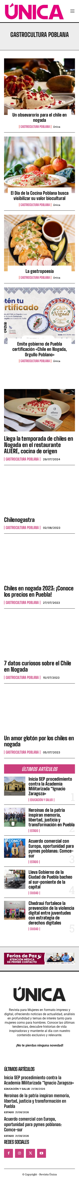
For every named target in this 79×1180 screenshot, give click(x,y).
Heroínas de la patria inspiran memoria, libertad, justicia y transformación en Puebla (52, 817)
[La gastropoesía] (39, 243)
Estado (34, 830)
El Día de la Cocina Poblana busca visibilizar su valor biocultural (39, 195)
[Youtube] (41, 1153)
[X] (30, 1153)
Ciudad (34, 893)
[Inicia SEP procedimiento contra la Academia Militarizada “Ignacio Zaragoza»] (14, 786)
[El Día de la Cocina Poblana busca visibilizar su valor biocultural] (39, 165)
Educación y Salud (41, 799)
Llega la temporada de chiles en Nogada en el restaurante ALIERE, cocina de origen (38, 444)
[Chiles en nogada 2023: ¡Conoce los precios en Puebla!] (39, 560)
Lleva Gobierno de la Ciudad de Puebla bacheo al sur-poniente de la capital (50, 879)
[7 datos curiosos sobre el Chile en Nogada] (39, 635)
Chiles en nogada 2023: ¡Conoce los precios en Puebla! (39, 591)
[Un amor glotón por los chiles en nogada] (39, 710)
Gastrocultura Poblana (35, 126)
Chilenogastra (19, 519)
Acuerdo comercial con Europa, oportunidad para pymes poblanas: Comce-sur (51, 848)
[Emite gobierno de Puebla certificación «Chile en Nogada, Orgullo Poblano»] (39, 315)
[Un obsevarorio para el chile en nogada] (39, 86)
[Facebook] (8, 1153)
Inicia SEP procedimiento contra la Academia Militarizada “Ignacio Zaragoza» (50, 786)
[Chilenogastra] (39, 491)
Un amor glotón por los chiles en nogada (39, 741)
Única (56, 126)
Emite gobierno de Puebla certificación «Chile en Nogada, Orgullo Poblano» (39, 349)
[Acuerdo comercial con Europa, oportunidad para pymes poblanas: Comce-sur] (14, 848)
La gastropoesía (40, 271)
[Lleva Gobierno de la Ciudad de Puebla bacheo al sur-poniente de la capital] (14, 879)
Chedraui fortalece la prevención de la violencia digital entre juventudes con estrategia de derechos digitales (51, 912)
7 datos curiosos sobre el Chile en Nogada (37, 666)
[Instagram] (19, 1153)
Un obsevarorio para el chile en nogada (39, 117)
